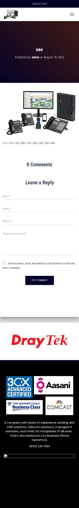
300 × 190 (26, 143)
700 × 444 (50, 143)
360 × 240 (38, 143)
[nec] (39, 111)
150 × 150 (13, 143)
